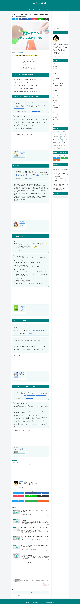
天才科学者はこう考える (27, 65)
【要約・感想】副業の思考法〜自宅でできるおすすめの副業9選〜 (60, 185)
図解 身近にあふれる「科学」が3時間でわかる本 (31, 62)
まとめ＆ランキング (15, 462)
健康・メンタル (56, 119)
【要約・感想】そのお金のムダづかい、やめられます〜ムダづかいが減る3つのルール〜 (60, 180)
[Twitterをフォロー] (19, 487)
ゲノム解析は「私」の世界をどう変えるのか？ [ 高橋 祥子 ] (21, 448)
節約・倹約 (55, 68)
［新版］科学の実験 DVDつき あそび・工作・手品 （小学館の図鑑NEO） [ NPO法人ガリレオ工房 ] (22, 223)
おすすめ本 (55, 66)
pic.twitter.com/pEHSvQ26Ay (40, 395)
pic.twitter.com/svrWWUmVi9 (40, 247)
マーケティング (56, 95)
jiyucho (21, 481)
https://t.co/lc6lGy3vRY (31, 395)
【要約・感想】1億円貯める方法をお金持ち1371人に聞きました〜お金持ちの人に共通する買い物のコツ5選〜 (60, 175)
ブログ (54, 80)
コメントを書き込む (31, 592)
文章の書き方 (55, 107)
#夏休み (23, 175)
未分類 (54, 63)
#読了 (25, 395)
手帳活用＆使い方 (56, 88)
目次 (29, 59)
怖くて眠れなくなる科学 (27, 67)
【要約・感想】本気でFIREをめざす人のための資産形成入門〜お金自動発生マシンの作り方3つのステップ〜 (60, 169)
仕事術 (54, 102)
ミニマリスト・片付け (57, 122)
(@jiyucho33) (22, 52)
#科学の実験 (20, 175)
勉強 (53, 124)
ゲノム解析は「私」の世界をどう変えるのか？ (30, 68)
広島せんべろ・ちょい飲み (58, 83)
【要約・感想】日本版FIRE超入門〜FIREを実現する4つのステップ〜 (59, 189)
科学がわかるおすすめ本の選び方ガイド (29, 61)
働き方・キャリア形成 (57, 105)
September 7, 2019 (29, 398)
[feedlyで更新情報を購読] (21, 487)
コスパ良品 (55, 71)
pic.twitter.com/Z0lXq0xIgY (41, 330)
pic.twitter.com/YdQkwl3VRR (19, 108)
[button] (67, 28)
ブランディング (56, 97)
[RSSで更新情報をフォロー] (22, 487)
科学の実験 (25, 64)
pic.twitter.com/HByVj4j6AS (34, 175)
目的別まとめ (15, 460)
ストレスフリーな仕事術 (57, 85)
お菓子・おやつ (56, 78)
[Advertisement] (30, 471)
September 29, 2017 (36, 111)
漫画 (53, 112)
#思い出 (27, 175)
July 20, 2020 (29, 333)
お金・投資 (55, 117)
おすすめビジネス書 (56, 90)
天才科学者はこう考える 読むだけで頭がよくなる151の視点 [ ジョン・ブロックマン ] (22, 307)
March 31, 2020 (34, 250)
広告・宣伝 (55, 100)
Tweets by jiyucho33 (56, 56)
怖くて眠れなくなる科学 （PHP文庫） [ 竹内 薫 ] (21, 373)
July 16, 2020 (29, 178)
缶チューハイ (55, 73)
